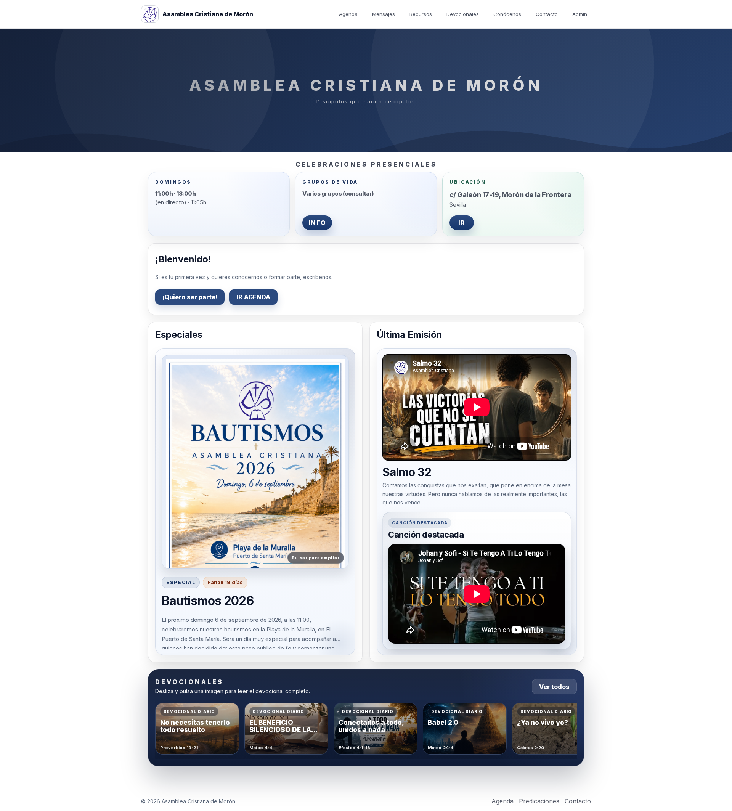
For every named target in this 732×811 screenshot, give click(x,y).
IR (462, 222)
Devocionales (462, 14)
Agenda (348, 14)
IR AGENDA (253, 297)
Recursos (420, 14)
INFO (317, 222)
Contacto (547, 14)
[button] (255, 462)
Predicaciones (539, 801)
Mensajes (383, 14)
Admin (579, 14)
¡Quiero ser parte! (190, 297)
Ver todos (554, 687)
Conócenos (507, 14)
